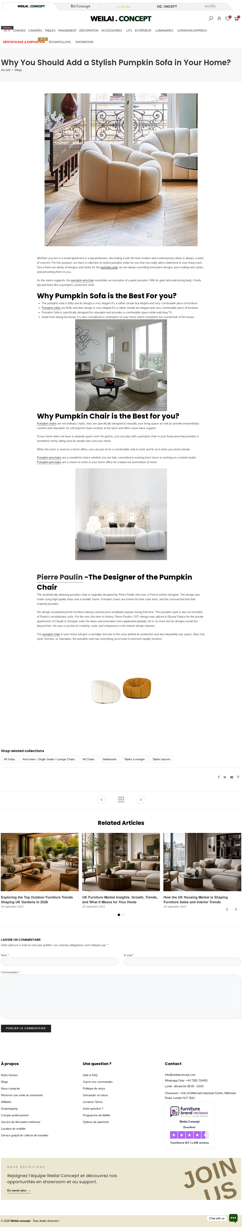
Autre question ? (93, 1108)
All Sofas (9, 759)
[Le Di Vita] (121, 6)
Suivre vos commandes (98, 1081)
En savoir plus (19, 1190)
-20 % (7, 29)
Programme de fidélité (96, 1115)
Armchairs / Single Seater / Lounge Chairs (49, 759)
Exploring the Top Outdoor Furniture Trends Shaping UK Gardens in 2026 (37, 899)
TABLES (50, 30)
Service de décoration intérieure (20, 1122)
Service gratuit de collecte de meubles (24, 1135)
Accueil (5, 70)
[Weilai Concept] (31, 6)
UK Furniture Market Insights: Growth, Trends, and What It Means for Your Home (120, 899)
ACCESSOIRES (111, 30)
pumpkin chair (51, 634)
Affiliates (6, 1101)
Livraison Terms (93, 1101)
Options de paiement (96, 1122)
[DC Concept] (165, 6)
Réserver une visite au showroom (22, 1095)
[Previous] (227, 909)
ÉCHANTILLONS (60, 42)
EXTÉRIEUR (143, 30)
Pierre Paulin (60, 577)
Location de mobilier (13, 1128)
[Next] (236, 909)
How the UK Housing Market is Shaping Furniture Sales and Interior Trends (196, 899)
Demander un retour (95, 1095)
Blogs (18, 70)
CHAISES (19, 30)
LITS (129, 30)
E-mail (129, 955)
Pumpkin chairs (46, 423)
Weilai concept (21, 1220)
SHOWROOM (84, 42)
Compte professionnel (14, 1115)
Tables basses (161, 759)
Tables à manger (134, 759)
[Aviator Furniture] (208, 6)
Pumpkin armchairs (49, 457)
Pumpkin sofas (51, 307)
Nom (5, 955)
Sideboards (109, 759)
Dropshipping (9, 1108)
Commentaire (10, 972)
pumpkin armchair (82, 280)
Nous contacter (10, 1088)
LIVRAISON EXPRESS (192, 30)
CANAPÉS (35, 30)
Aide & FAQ (90, 1075)
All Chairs (89, 759)
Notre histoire (9, 1075)
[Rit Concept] (78, 6)
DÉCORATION (89, 30)
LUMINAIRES (164, 30)
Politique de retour (94, 1088)
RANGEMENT (67, 30)
